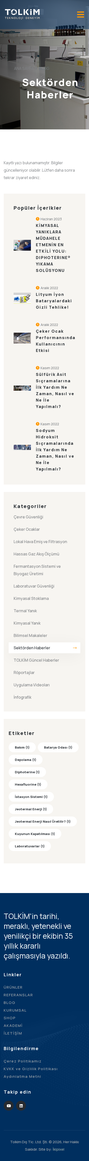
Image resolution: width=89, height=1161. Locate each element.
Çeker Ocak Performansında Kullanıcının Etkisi (55, 340)
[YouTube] (9, 1106)
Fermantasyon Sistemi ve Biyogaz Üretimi (37, 570)
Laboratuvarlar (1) (30, 846)
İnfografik (22, 697)
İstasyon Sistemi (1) (31, 796)
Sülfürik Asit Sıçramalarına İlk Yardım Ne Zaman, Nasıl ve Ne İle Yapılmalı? (55, 390)
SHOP (10, 1017)
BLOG (10, 1002)
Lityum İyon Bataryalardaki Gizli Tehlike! (54, 301)
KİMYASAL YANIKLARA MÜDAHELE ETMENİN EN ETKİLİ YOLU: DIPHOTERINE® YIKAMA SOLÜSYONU (53, 248)
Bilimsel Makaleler (30, 635)
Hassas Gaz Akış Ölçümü (36, 554)
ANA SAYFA (24, 68)
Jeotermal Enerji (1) (31, 809)
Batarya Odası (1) (58, 747)
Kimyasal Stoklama (31, 598)
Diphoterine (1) (27, 772)
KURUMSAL (15, 1010)
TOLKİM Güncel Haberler (36, 660)
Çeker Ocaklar (27, 529)
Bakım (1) (22, 747)
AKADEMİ (13, 1025)
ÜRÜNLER (13, 987)
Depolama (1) (25, 759)
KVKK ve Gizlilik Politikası (31, 1068)
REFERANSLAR (18, 995)
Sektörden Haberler (32, 648)
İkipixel (58, 1149)
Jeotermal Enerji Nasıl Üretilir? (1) (43, 821)
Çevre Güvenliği (28, 517)
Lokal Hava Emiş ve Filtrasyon (40, 541)
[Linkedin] (21, 1106)
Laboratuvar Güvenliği (34, 586)
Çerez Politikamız (23, 1061)
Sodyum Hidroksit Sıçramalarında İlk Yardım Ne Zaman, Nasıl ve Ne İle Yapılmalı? (55, 450)
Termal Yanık (25, 610)
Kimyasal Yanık (27, 623)
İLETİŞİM (13, 1033)
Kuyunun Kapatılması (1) (35, 834)
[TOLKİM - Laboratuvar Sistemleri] (22, 14)
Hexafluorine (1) (28, 784)
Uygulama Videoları (32, 685)
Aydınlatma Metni (22, 1076)
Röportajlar (24, 672)
